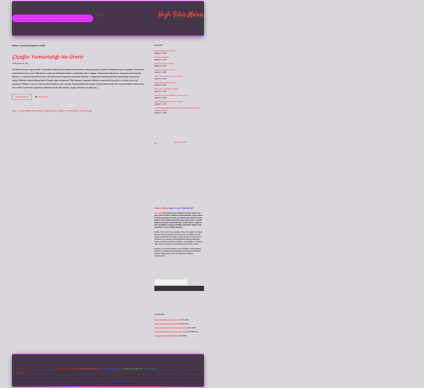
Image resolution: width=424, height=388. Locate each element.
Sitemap (88, 111)
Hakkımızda (81, 18)
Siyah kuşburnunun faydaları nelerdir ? (169, 102)
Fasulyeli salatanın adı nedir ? (165, 70)
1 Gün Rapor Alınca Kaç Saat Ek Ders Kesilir (170, 328)
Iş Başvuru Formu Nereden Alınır (166, 335)
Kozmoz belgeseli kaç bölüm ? (165, 51)
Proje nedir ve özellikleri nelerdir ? (166, 89)
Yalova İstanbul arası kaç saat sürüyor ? (169, 76)
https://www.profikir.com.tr (24, 111)
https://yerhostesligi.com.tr (71, 111)
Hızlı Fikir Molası (181, 15)
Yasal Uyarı (61, 18)
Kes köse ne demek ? (161, 57)
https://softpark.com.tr (48, 111)
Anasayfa (20, 18)
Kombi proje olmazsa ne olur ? (165, 82)
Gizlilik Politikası (40, 18)
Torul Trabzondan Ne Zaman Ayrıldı (167, 320)
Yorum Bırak (42, 97)
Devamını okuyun (23, 98)
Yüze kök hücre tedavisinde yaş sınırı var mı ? (171, 95)
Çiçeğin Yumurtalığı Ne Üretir (47, 56)
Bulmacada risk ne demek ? (164, 63)
